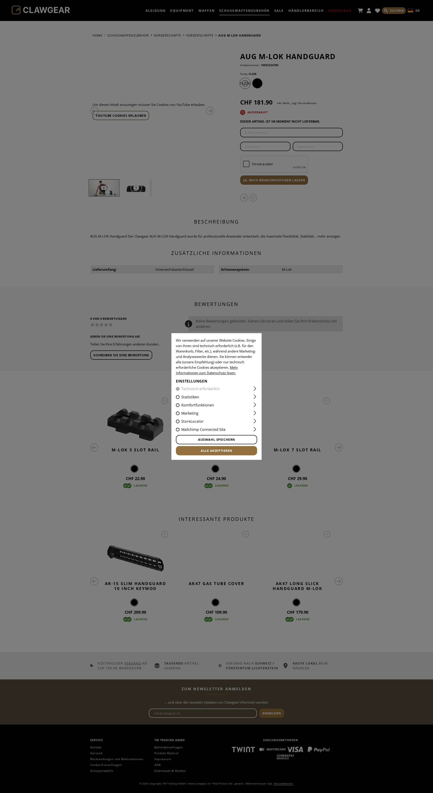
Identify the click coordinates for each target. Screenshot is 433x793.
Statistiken (190, 397)
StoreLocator (192, 421)
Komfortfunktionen (197, 405)
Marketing (189, 413)
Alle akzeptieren (216, 451)
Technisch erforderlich (200, 389)
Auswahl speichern (216, 440)
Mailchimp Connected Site (203, 429)
